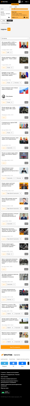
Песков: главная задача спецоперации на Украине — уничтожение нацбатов (9, 245)
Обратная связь (4, 388)
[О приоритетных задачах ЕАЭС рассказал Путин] (23, 125)
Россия (8, 67)
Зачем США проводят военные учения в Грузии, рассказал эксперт (9, 200)
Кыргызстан (9, 147)
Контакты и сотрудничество (8, 374)
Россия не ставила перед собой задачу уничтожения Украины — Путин (10, 154)
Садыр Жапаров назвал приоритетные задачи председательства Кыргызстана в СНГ (10, 170)
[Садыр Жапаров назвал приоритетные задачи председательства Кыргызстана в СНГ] (23, 170)
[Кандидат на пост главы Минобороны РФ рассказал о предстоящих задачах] (23, 75)
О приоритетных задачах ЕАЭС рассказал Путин (9, 123)
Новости (9, 313)
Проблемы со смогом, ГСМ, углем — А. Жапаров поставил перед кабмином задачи (9, 306)
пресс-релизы (4, 376)
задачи (4, 29)
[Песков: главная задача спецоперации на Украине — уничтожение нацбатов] (23, 246)
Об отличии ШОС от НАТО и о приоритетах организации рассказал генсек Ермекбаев (9, 44)
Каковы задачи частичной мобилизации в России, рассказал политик (8, 185)
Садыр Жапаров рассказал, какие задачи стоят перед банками (10, 138)
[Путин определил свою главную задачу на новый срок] (23, 90)
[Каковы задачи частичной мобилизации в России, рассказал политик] (23, 186)
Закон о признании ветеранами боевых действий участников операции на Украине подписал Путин (10, 261)
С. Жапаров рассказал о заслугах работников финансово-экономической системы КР (10, 215)
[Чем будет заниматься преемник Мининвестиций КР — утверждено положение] (23, 277)
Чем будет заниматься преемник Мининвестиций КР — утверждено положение (10, 276)
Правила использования (13, 372)
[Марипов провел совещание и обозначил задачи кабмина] (23, 335)
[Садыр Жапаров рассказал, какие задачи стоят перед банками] (23, 140)
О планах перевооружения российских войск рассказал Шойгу (9, 291)
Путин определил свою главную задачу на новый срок (10, 88)
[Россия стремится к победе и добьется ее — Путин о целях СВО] (23, 60)
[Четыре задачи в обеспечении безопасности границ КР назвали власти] (23, 321)
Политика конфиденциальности (9, 378)
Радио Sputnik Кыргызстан (13, 193)
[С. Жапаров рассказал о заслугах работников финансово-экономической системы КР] (23, 216)
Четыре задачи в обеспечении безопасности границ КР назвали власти (10, 320)
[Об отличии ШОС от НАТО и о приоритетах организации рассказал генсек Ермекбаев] (23, 45)
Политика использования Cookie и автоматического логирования (9, 381)
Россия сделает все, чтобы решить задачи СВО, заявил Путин (9, 109)
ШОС (8, 52)
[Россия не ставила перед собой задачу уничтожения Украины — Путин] (23, 155)
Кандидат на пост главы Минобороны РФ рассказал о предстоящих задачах (9, 74)
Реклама (17, 374)
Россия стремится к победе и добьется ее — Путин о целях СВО (9, 59)
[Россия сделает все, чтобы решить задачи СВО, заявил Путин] (23, 110)
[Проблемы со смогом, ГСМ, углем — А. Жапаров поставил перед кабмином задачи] (23, 307)
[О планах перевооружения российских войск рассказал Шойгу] (23, 292)
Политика (17, 82)
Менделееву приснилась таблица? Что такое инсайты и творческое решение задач (9, 230)
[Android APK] (5, 392)
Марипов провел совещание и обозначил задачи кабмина (9, 333)
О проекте (3, 372)
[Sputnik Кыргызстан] (4, 2)
